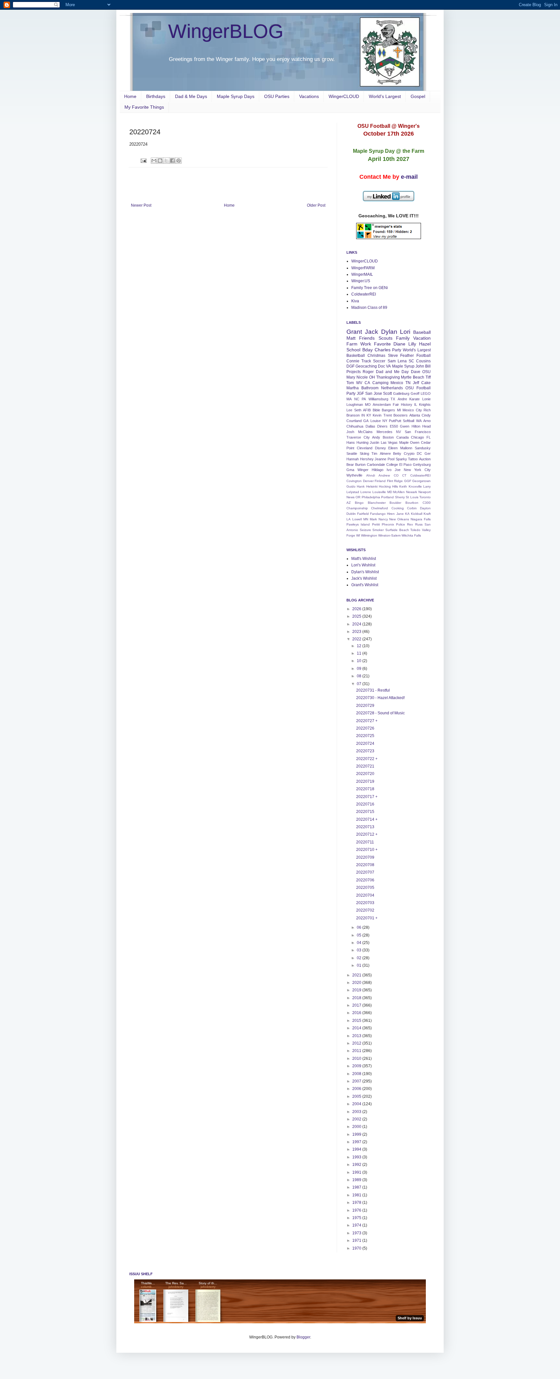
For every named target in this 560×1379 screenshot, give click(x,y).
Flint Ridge (395, 481)
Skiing (364, 453)
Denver (368, 481)
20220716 (365, 804)
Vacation (422, 338)
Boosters (400, 415)
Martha (352, 388)
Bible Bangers (384, 410)
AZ (348, 502)
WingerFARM (363, 268)
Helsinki (372, 486)
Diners (382, 426)
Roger (368, 371)
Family (403, 338)
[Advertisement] (228, 185)
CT (404, 475)
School (353, 349)
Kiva (355, 301)
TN (408, 383)
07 (359, 684)
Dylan (389, 331)
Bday (367, 349)
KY (369, 415)
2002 (357, 1119)
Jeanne (380, 459)
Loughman (354, 404)
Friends (367, 338)
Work (365, 343)
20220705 (365, 887)
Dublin (351, 513)
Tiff (428, 377)
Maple (404, 442)
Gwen (404, 426)
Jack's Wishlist (364, 578)
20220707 (365, 872)
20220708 (365, 865)
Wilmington (369, 535)
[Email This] (154, 160)
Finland (380, 481)
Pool (391, 459)
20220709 (365, 857)
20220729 (365, 705)
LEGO (426, 393)
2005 (357, 1096)
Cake (426, 383)
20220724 (365, 743)
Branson (353, 415)
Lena (402, 361)
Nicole (362, 377)
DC (419, 453)
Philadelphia (371, 497)
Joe (398, 470)
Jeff (416, 383)
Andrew (384, 475)
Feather (407, 355)
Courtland (354, 421)
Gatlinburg (401, 393)
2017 (357, 1005)
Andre (402, 399)
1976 (357, 1210)
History (406, 404)
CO (396, 475)
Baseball (422, 332)
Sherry (400, 497)
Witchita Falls (411, 535)
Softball (408, 421)
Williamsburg (378, 399)
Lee (349, 410)
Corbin (412, 508)
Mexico (397, 383)
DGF (350, 366)
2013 (357, 1036)
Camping (380, 383)
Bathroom (370, 388)
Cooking (397, 508)
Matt (351, 338)
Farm (351, 343)
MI (399, 410)
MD (389, 492)
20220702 (365, 910)
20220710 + (367, 849)
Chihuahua (354, 426)
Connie (352, 361)
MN (365, 519)
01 (359, 965)
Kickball (416, 513)
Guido (351, 486)
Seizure (365, 530)
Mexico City (412, 410)
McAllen (399, 492)
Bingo (359, 502)
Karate (414, 399)
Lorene (365, 492)
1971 (357, 1240)
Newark (411, 492)
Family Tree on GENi (369, 287)
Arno (427, 421)
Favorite (382, 343)
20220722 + (367, 758)
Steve (393, 355)
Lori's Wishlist (363, 565)
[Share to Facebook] (172, 160)
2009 (357, 1066)
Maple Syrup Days (235, 96)
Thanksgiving (388, 377)
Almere (385, 453)
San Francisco (418, 432)
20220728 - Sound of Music (380, 713)
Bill (428, 366)
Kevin (377, 415)
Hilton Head (421, 426)
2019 (357, 990)
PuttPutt (395, 421)
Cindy (426, 415)
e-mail (409, 177)
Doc (381, 366)
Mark (373, 519)
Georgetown (421, 481)
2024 (357, 624)
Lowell (357, 519)
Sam (392, 361)
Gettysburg (422, 464)
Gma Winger (357, 470)
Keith (403, 486)
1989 (357, 1180)
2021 (357, 975)
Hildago (377, 470)
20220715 (365, 811)
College (392, 464)
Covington (354, 481)
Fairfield (363, 513)
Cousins (423, 361)
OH (372, 377)
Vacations (309, 96)
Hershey (367, 459)
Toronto (425, 497)
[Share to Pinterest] (178, 160)
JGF (360, 393)
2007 (357, 1081)
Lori (405, 331)
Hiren (391, 513)
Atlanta (414, 415)
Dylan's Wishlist (365, 572)
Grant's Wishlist (364, 585)
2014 (357, 1028)
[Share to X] (166, 160)
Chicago (417, 437)
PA (364, 399)
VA (388, 366)
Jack (371, 331)
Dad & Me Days (191, 96)
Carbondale (376, 464)
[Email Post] (143, 160)
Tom (350, 383)
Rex (410, 524)
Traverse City (358, 437)
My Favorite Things (144, 107)
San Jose (373, 393)
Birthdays (155, 96)
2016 (357, 1012)
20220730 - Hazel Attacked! (380, 698)
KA (407, 513)
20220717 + (367, 796)
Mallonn (406, 448)
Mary (350, 377)
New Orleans (399, 519)
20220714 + (367, 819)
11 (359, 653)
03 (359, 950)
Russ (419, 524)
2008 (357, 1073)
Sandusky (423, 448)
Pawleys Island (358, 524)
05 (359, 935)
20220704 (365, 895)
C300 (427, 502)
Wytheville (354, 475)
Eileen (393, 448)
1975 (357, 1218)
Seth (357, 410)
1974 (357, 1225)
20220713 (365, 827)
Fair (396, 404)
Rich (427, 410)
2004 (357, 1104)
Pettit (376, 524)
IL (415, 404)
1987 (357, 1187)
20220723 (365, 751)
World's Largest (385, 96)
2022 (357, 639)
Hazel (425, 343)
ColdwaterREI (363, 294)
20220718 (365, 789)
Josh (350, 432)
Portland (387, 497)
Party (396, 350)
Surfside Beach (397, 530)
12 (359, 646)
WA (419, 421)
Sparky (401, 459)
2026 (357, 609)
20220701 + (367, 918)
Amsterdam (382, 404)
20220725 (365, 735)
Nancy (383, 519)
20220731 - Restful (373, 690)
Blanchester (377, 502)
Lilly (412, 343)
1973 (357, 1233)
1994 (357, 1149)
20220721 (365, 766)
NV (398, 432)
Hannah (352, 459)
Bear (350, 464)
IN (363, 415)
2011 (357, 1050)
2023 (357, 631)
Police (400, 524)
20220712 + (367, 834)
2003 (357, 1111)
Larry (427, 486)
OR (358, 497)
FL (428, 437)
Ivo (389, 470)
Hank (361, 486)
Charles (383, 349)
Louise (375, 421)
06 (359, 927)
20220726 (365, 728)
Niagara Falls (421, 519)
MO (368, 404)
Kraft (427, 513)
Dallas (370, 426)
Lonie (426, 399)
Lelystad (352, 492)
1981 (357, 1195)
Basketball (355, 355)
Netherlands (392, 388)
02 (359, 958)
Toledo (415, 530)
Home (130, 96)
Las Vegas (389, 442)
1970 (357, 1248)
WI (358, 535)
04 (359, 942)
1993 (357, 1157)
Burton (360, 464)
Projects (353, 371)
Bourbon (411, 502)
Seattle (351, 453)
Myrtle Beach (412, 377)
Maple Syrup (403, 366)
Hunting (362, 442)
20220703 (365, 903)
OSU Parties (276, 96)
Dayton (425, 508)
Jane (400, 513)
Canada (402, 437)
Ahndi (370, 475)
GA (365, 421)
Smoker (378, 530)
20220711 (365, 842)
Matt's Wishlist (363, 558)
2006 (357, 1088)
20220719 (365, 781)
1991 (357, 1172)
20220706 (365, 880)
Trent (387, 415)
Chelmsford (379, 508)
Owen (414, 442)
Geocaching (366, 366)
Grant (354, 331)
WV (359, 383)
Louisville (379, 492)
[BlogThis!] (160, 160)
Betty (397, 453)
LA (348, 519)
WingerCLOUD (344, 96)
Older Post (316, 205)
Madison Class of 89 (369, 307)
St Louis (412, 497)
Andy (376, 437)
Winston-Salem (389, 535)
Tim (374, 453)
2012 (357, 1043)
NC (356, 399)
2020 (357, 982)
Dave (415, 371)
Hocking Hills (388, 486)
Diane (399, 343)
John (419, 366)
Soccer (379, 361)
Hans (350, 442)
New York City (417, 470)
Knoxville (415, 486)
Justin (374, 442)
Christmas (376, 355)
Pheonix (388, 524)
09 (359, 668)
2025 (357, 616)
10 (359, 661)
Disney (380, 448)
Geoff (415, 393)
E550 (394, 426)
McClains (365, 432)
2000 (357, 1126)
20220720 (365, 773)
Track (366, 361)
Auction (425, 459)
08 (359, 676)
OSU (426, 371)
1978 (357, 1202)
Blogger (303, 1337)
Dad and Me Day (392, 371)
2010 (357, 1058)
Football (423, 355)
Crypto (409, 453)
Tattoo (413, 459)
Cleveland (364, 448)
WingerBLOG (226, 31)
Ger (428, 453)
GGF (407, 481)
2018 (357, 998)
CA (367, 383)
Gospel (418, 96)
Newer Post (141, 205)
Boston (388, 437)
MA (349, 399)
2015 (357, 1020)
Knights (425, 404)
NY (384, 421)
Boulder (395, 502)
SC (411, 361)
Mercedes (384, 432)
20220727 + (367, 721)
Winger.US (360, 281)
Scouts (385, 338)
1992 (357, 1164)
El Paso (405, 464)
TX (393, 399)
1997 (357, 1142)
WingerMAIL (362, 274)
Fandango (378, 513)
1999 (357, 1134)
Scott (387, 393)
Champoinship (357, 508)
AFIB (367, 410)
